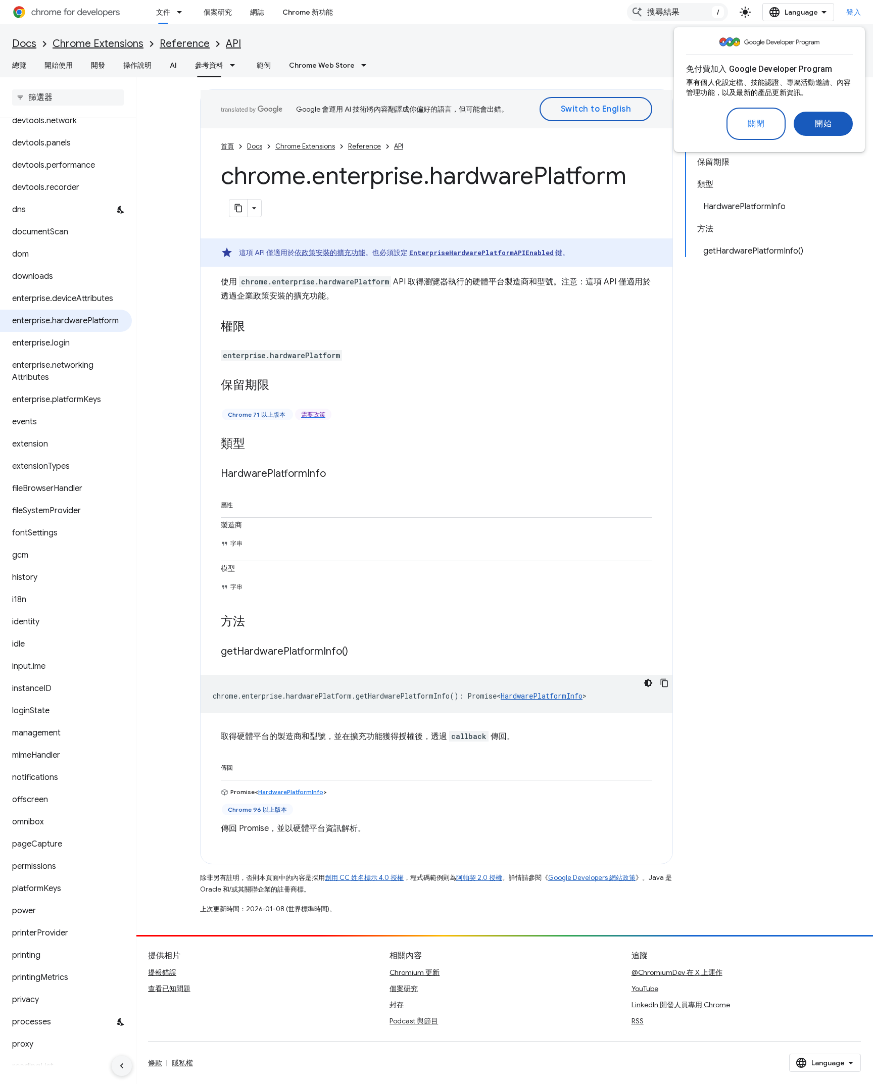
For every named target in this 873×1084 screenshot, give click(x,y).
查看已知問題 (169, 988)
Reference (185, 43)
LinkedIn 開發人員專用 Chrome (681, 1004)
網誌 (257, 12)
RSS (638, 1020)
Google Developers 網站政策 (592, 877)
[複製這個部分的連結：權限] (255, 327)
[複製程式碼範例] (664, 683)
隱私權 (182, 1063)
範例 (264, 65)
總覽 (19, 65)
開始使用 (58, 65)
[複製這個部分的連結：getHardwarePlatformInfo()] (358, 652)
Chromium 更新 (415, 972)
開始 (823, 124)
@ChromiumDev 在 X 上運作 (677, 972)
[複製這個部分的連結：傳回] (243, 766)
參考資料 (209, 65)
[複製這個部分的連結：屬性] (243, 503)
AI (173, 65)
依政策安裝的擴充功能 (330, 252)
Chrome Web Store (322, 65)
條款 (155, 1063)
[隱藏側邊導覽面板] (122, 1066)
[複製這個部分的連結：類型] (255, 444)
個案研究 (218, 12)
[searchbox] (68, 97)
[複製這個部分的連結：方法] (255, 622)
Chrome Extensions (98, 43)
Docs (24, 43)
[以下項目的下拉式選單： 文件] (182, 12)
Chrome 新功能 (307, 12)
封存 (397, 1004)
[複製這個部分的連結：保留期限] (279, 386)
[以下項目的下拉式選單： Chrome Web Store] (367, 65)
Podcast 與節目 (414, 1020)
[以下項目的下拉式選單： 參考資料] (235, 65)
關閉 (756, 124)
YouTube (645, 988)
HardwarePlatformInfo (542, 696)
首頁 (227, 146)
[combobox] (677, 12)
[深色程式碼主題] (648, 683)
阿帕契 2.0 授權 (479, 877)
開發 (98, 65)
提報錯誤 (162, 972)
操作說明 (137, 65)
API (233, 43)
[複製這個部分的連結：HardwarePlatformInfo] (336, 474)
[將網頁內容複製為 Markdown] (238, 208)
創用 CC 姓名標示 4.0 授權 (364, 877)
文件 (163, 12)
